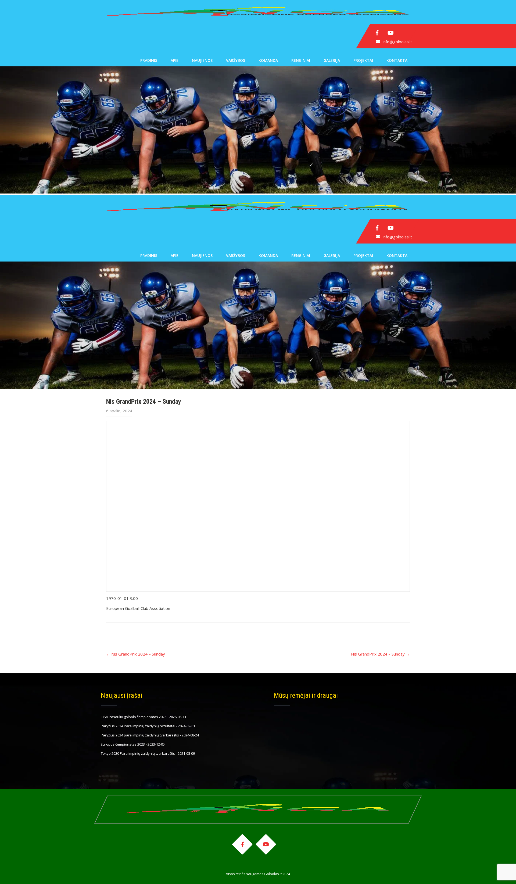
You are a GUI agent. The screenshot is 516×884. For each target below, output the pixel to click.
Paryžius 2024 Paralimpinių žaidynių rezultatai (138, 726)
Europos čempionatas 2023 (123, 744)
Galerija (332, 60)
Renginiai (300, 60)
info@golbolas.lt (397, 41)
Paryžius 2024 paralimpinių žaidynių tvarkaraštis (140, 735)
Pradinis (148, 60)
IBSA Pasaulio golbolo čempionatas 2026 (133, 716)
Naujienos (202, 60)
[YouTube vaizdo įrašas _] (258, 506)
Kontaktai (397, 60)
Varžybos (235, 60)
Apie (174, 60)
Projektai (363, 60)
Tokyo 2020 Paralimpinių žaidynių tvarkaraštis (138, 753)
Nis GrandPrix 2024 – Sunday (135, 654)
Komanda (268, 60)
